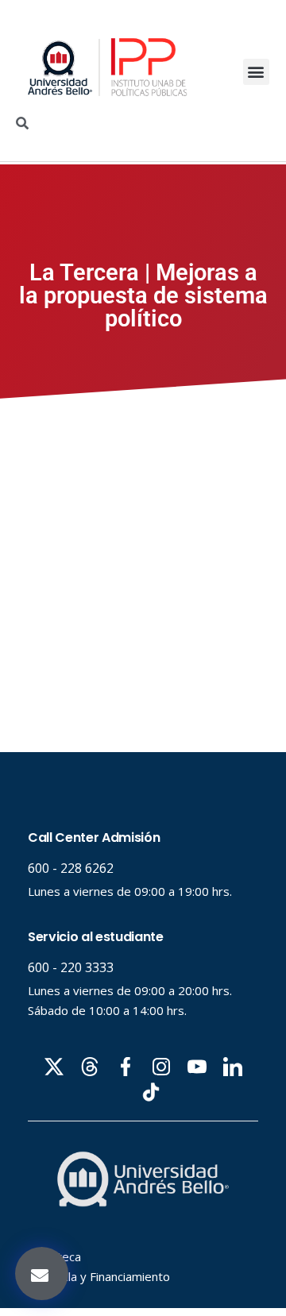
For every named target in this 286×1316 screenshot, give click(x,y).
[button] (256, 72)
